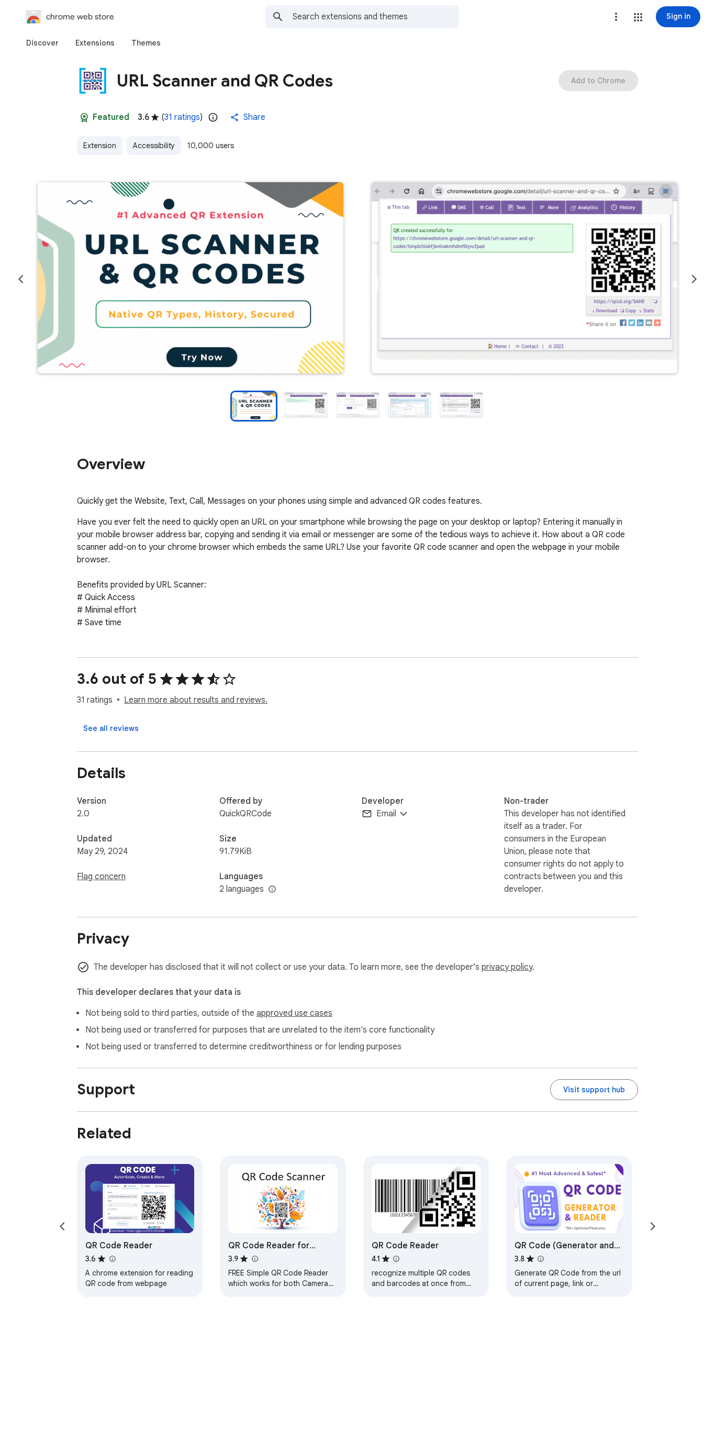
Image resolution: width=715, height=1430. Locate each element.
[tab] (42, 43)
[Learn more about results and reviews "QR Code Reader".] (112, 1258)
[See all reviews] (111, 728)
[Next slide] (694, 279)
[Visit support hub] (594, 1089)
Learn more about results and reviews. (195, 700)
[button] (638, 17)
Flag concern (101, 876)
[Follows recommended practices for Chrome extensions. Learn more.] (84, 117)
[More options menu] (616, 16)
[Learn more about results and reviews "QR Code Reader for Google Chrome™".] (254, 1258)
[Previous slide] (20, 279)
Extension (99, 145)
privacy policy (507, 967)
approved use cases (294, 1013)
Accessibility (154, 145)
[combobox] (376, 16)
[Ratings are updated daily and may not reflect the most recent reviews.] (213, 117)
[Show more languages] (272, 889)
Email (386, 813)
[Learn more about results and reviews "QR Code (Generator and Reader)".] (540, 1258)
